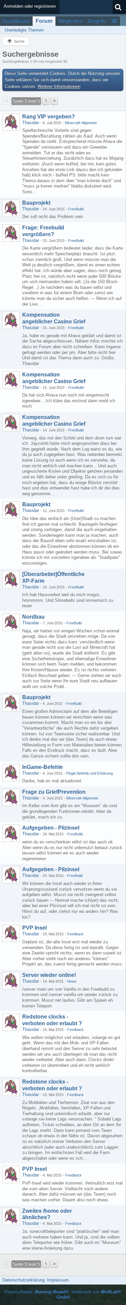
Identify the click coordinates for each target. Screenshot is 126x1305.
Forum (44, 21)
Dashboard (16, 21)
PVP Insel (34, 928)
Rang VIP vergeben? (48, 116)
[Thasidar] (11, 122)
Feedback (75, 934)
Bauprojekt (36, 203)
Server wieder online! (49, 975)
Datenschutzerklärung (23, 1280)
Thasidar (30, 122)
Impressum (58, 1280)
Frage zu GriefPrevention (54, 792)
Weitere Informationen (59, 86)
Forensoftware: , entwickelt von (63, 1294)
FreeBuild (76, 209)
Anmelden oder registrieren (30, 6)
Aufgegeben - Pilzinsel (50, 828)
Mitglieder (70, 21)
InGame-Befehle (42, 767)
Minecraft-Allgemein (81, 123)
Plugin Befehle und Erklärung (89, 773)
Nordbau (33, 617)
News (72, 981)
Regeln (97, 21)
